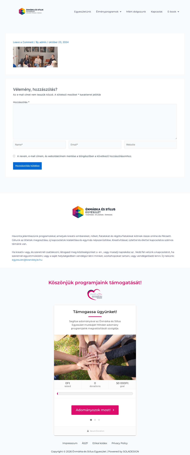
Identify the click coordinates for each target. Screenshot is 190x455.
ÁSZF (85, 443)
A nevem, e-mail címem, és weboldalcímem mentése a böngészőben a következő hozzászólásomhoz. (74, 156)
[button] (109, 11)
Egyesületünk (82, 11)
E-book (172, 11)
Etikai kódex (99, 443)
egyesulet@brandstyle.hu (27, 259)
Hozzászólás (21, 102)
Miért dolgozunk (136, 11)
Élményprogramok (107, 11)
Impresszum (69, 443)
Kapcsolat (157, 11)
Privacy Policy (120, 443)
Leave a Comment (23, 42)
